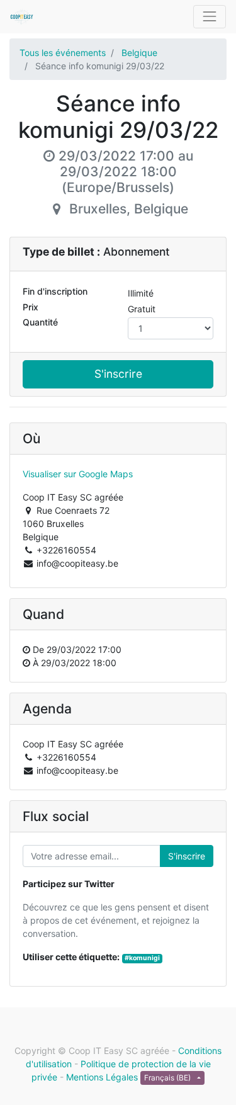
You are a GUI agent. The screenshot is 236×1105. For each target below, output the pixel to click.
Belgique (139, 52)
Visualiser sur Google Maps (78, 473)
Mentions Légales (102, 1077)
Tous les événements (63, 52)
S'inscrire (118, 373)
